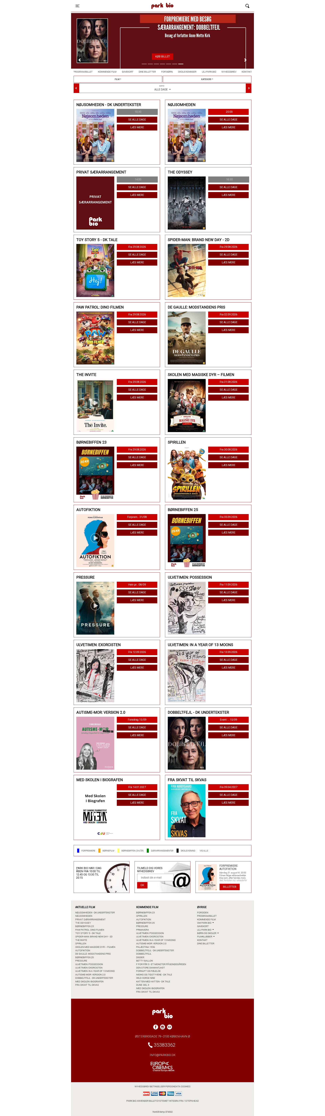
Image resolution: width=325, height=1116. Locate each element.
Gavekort (127, 71)
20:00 (229, 111)
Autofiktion (82, 950)
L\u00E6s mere (162, 56)
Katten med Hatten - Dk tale (153, 981)
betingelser (157, 1086)
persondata (172, 1086)
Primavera (142, 929)
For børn (167, 71)
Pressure (81, 960)
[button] (79, 60)
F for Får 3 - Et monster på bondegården (161, 964)
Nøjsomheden (83, 916)
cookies (185, 1086)
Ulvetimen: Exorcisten (88, 967)
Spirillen (80, 943)
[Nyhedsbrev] (169, 1027)
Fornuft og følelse (148, 971)
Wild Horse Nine (145, 978)
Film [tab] (117, 79)
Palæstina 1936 (145, 947)
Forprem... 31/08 (137, 517)
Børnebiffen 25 (84, 957)
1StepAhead (191, 1100)
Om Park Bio (204, 922)
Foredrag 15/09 (137, 719)
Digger (140, 957)
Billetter (229, 886)
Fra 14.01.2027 (137, 787)
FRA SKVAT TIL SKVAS (87, 984)
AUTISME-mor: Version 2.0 (90, 974)
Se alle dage (137, 119)
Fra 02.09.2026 (228, 314)
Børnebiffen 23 (84, 926)
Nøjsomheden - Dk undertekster (95, 912)
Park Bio (133, 3)
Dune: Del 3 (142, 984)
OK (142, 885)
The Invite (81, 940)
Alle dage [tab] (161, 88)
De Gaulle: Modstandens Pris (93, 953)
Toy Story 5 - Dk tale (88, 933)
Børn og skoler (207, 933)
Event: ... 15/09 (228, 719)
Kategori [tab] (206, 79)
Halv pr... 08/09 (137, 584)
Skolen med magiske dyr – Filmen (95, 947)
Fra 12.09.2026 (137, 652)
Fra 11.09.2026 (228, 584)
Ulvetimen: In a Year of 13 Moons (95, 971)
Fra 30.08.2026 (228, 449)
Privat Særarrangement (90, 919)
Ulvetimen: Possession (89, 964)
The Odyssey (83, 922)
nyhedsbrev (142, 1086)
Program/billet (83, 71)
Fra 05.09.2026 (228, 517)
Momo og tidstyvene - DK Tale (154, 974)
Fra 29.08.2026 (137, 246)
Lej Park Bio (209, 71)
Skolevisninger (187, 71)
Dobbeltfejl (143, 953)
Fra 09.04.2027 (228, 787)
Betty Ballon (144, 960)
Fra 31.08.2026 (228, 382)
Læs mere (137, 127)
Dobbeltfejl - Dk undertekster (94, 978)
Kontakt (247, 71)
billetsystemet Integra (164, 1100)
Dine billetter (147, 71)
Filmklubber (205, 936)
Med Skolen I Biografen (89, 981)
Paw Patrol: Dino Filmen (89, 929)
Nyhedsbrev (229, 71)
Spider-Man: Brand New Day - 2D (94, 936)
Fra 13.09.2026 (228, 652)
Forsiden (202, 912)
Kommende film (107, 71)
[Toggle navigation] (247, 6)
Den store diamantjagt (150, 967)
